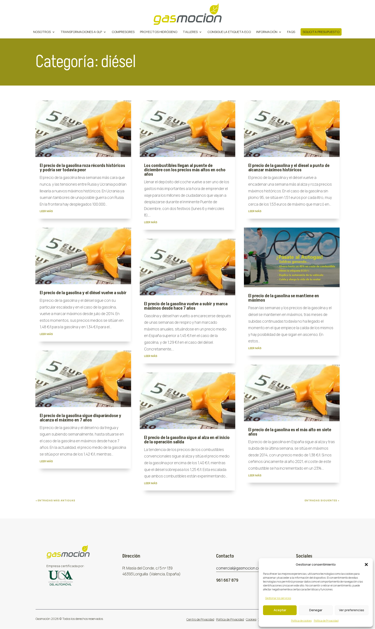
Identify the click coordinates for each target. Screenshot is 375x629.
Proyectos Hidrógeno (158, 32)
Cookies (251, 619)
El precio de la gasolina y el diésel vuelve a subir (83, 293)
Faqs (291, 32)
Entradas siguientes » (322, 500)
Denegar (315, 610)
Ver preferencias (351, 610)
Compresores (123, 32)
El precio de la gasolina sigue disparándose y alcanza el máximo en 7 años (80, 418)
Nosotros (42, 32)
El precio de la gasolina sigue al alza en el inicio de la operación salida (187, 440)
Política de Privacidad (326, 620)
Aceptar (280, 610)
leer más (46, 211)
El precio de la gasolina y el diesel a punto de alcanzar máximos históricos (288, 168)
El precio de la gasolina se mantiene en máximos (283, 298)
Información (266, 32)
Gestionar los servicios (278, 598)
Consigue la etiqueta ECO (229, 32)
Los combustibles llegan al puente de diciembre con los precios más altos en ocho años (184, 170)
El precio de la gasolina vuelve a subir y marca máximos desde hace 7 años (185, 306)
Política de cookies (301, 620)
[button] (366, 564)
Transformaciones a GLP (81, 32)
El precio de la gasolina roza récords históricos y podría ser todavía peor (82, 168)
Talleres (190, 32)
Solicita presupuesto (321, 32)
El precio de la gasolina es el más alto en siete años (289, 432)
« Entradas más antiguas (55, 500)
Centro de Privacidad (200, 619)
